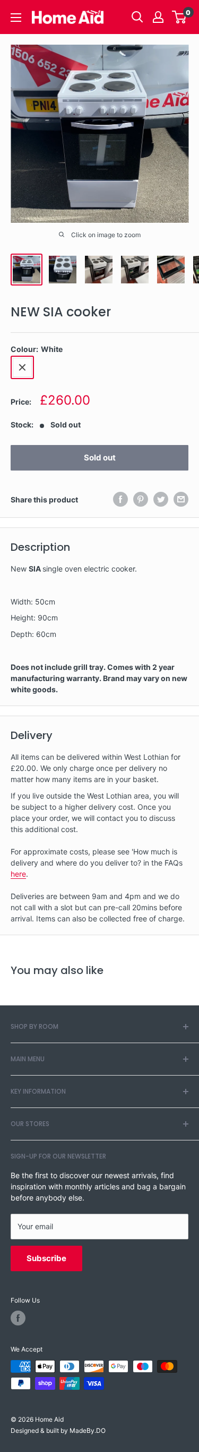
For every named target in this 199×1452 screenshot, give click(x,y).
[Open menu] (16, 17)
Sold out (100, 457)
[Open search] (137, 17)
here (18, 873)
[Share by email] (181, 499)
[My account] (158, 17)
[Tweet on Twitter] (160, 499)
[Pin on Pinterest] (140, 499)
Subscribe (46, 1258)
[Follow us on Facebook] (18, 1318)
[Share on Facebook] (120, 499)
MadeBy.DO (88, 1430)
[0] (179, 17)
